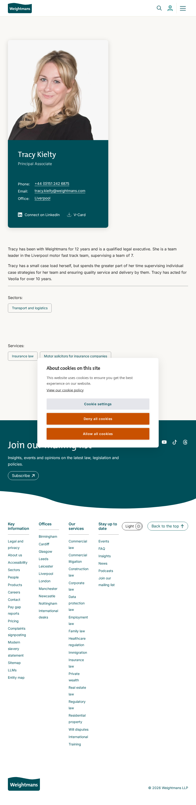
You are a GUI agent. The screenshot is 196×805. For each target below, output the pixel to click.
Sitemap (14, 663)
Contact (14, 599)
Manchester (48, 589)
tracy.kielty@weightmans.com (60, 190)
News (102, 563)
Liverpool (42, 198)
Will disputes (78, 729)
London (44, 581)
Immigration (78, 652)
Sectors (14, 570)
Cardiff (44, 544)
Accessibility (17, 562)
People (13, 577)
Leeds (43, 559)
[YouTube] (164, 442)
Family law (77, 631)
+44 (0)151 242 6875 (52, 183)
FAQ (101, 549)
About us (15, 555)
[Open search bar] (156, 8)
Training (75, 744)
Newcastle (47, 596)
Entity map (16, 677)
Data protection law (77, 603)
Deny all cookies (98, 419)
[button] (23, 475)
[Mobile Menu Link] (183, 8)
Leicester (46, 566)
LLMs (12, 670)
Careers (14, 592)
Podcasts (105, 571)
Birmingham (48, 536)
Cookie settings (98, 404)
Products (15, 585)
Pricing (13, 621)
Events (103, 541)
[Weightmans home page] (24, 784)
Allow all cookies (98, 434)
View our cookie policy (65, 389)
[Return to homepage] (20, 8)
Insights (104, 556)
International (78, 737)
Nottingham (48, 603)
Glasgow (45, 551)
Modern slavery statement (16, 648)
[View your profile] (170, 8)
